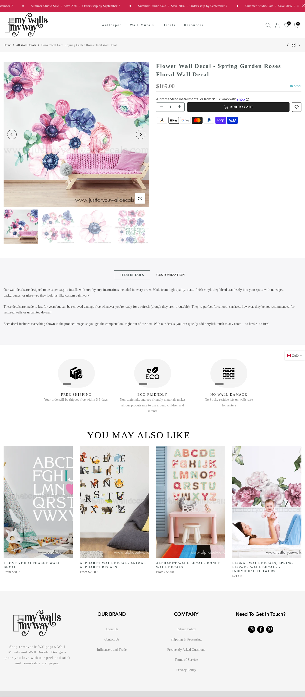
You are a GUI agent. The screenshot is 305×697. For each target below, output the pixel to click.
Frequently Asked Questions (186, 649)
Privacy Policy (186, 670)
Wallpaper (112, 25)
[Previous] (12, 134)
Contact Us (111, 639)
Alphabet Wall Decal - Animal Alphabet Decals (113, 565)
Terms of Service (186, 659)
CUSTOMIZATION (170, 275)
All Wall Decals (26, 45)
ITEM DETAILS (132, 275)
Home (7, 45)
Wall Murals (142, 25)
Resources (194, 25)
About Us (111, 629)
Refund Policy (186, 629)
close (302, 5)
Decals (169, 25)
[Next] (140, 134)
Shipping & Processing (186, 639)
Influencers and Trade (112, 649)
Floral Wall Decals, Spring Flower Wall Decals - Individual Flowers (262, 567)
